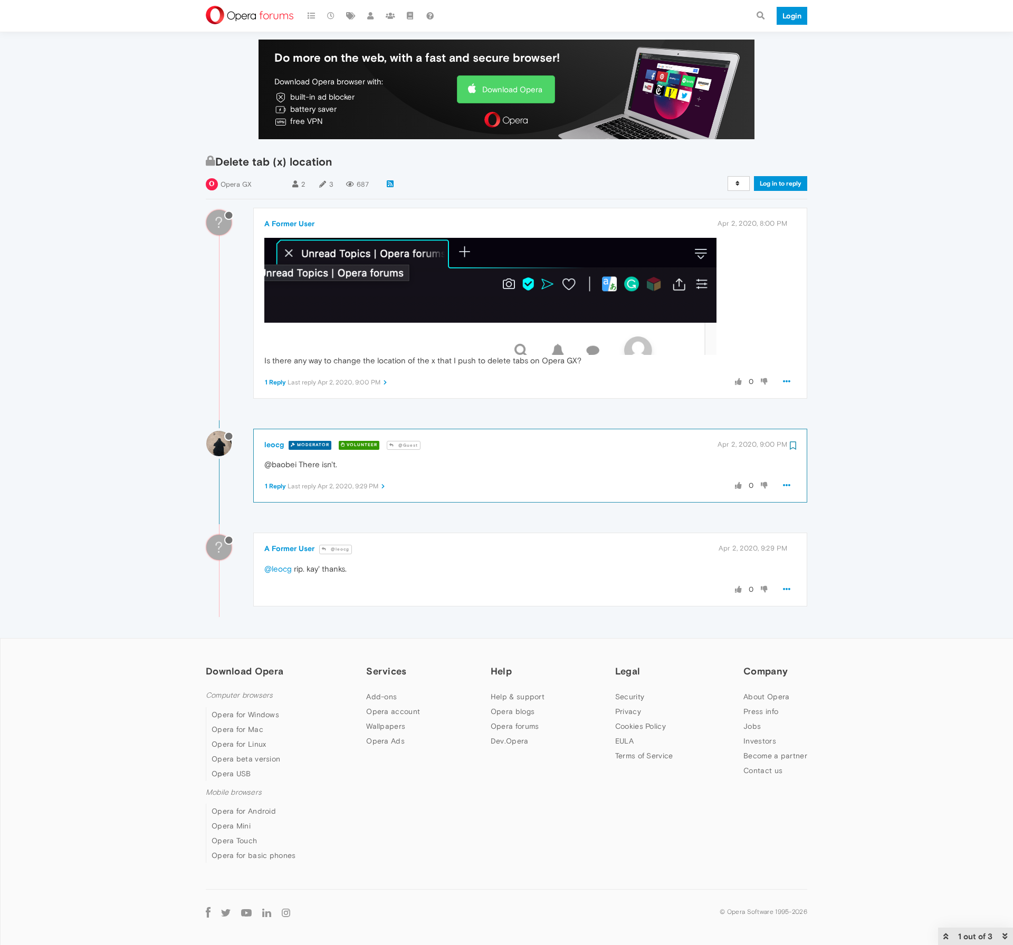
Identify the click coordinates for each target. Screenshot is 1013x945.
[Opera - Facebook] (208, 912)
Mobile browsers (234, 792)
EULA (624, 741)
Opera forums (515, 726)
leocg (274, 444)
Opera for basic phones (254, 855)
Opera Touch (234, 840)
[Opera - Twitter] (226, 912)
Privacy (628, 711)
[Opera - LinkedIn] (266, 912)
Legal (628, 671)
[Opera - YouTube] (246, 912)
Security (629, 696)
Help (501, 671)
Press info (760, 711)
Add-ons (381, 696)
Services (386, 671)
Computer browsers (239, 695)
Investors (759, 741)
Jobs (752, 726)
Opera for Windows (245, 714)
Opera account (393, 711)
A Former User (289, 223)
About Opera (766, 696)
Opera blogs (512, 711)
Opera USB (231, 773)
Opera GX (236, 184)
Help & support (517, 696)
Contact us (762, 770)
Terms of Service (644, 755)
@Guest (407, 445)
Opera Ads (385, 741)
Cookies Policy (640, 726)
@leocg (339, 549)
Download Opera (512, 89)
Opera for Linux (239, 744)
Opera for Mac (237, 729)
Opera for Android (244, 811)
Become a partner (775, 755)
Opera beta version (246, 759)
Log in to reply (780, 183)
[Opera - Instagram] (285, 912)
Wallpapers (385, 726)
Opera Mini (231, 826)
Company (765, 671)
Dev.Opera (510, 741)
